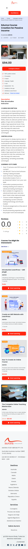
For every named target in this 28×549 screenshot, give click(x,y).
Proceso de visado (13, 512)
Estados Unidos (14, 490)
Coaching (5, 46)
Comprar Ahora (14, 69)
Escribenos (14, 13)
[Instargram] (11, 545)
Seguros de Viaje (13, 515)
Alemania (14, 493)
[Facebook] (8, 545)
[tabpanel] (14, 160)
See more (4, 246)
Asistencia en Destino (14, 521)
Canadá (13, 472)
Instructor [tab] (5, 103)
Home (2, 18)
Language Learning (17, 18)
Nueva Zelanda (14, 487)
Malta (14, 475)
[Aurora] (14, 3)
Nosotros (14, 530)
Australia (14, 469)
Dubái (14, 478)
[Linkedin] (19, 545)
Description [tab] (5, 99)
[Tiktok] (16, 545)
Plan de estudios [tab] (7, 101)
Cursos (8, 18)
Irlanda (13, 481)
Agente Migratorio (14, 518)
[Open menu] (7, 8)
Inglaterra (13, 484)
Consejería (13, 509)
